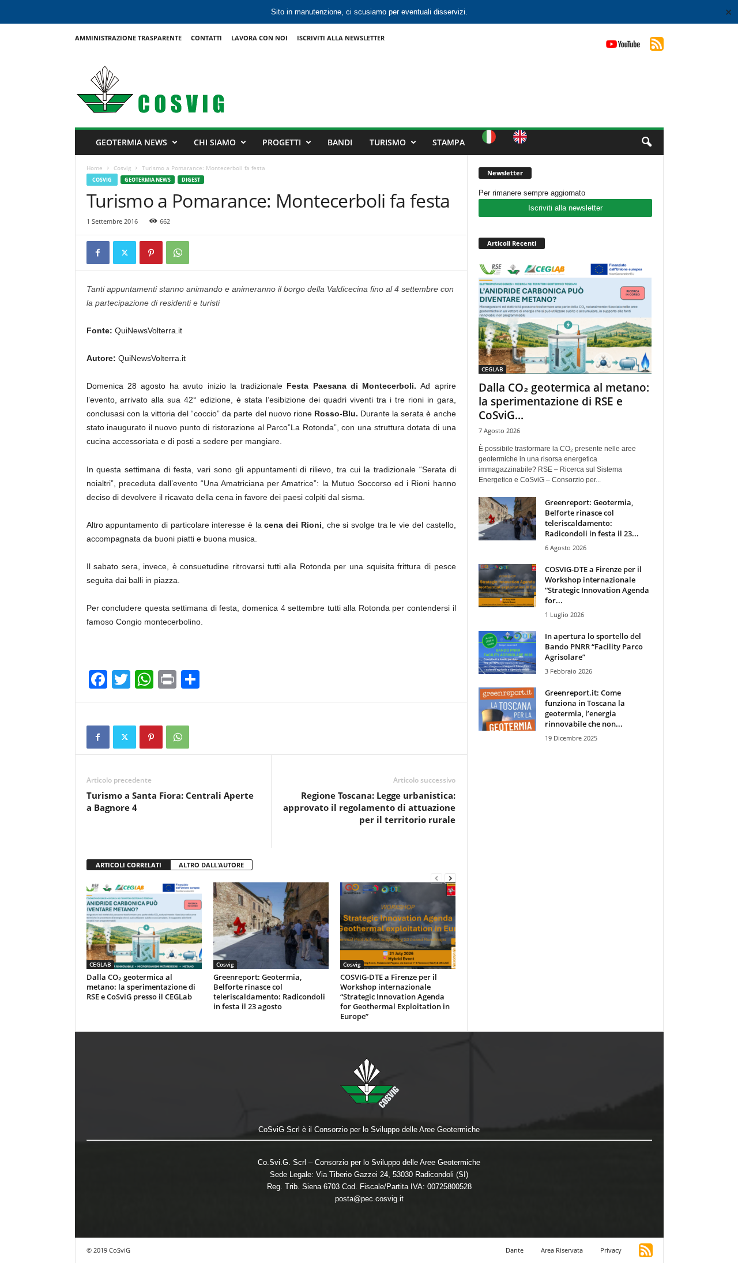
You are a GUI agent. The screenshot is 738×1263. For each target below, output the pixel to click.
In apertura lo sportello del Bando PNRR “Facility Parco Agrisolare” (594, 646)
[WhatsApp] (177, 252)
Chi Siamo (215, 142)
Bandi (339, 142)
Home (94, 168)
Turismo (388, 142)
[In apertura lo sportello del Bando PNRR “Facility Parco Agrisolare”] (507, 652)
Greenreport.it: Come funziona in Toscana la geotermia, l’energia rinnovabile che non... (585, 708)
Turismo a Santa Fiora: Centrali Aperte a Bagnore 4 (170, 801)
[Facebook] (98, 252)
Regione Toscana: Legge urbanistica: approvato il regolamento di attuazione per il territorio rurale (369, 807)
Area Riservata (562, 1250)
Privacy (611, 1250)
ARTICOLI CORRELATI (128, 864)
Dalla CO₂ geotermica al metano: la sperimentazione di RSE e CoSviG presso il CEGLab (140, 987)
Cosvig (122, 168)
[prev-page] (436, 878)
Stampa (448, 142)
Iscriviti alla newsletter (565, 208)
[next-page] (450, 878)
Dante (515, 1250)
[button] (646, 142)
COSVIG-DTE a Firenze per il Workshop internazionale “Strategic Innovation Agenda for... (597, 585)
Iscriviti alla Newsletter (341, 37)
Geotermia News (131, 142)
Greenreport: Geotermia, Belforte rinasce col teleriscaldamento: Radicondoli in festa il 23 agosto (269, 992)
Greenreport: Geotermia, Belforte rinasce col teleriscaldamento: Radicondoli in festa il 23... (592, 518)
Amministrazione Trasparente (128, 37)
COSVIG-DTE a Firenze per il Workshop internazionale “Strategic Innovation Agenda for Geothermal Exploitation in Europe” (395, 996)
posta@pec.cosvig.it (369, 1198)
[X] (124, 252)
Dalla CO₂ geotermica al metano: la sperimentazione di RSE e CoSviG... (564, 401)
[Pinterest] (151, 252)
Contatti (206, 37)
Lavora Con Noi (259, 37)
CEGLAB (100, 964)
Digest (191, 179)
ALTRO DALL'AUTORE (211, 864)
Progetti (281, 142)
